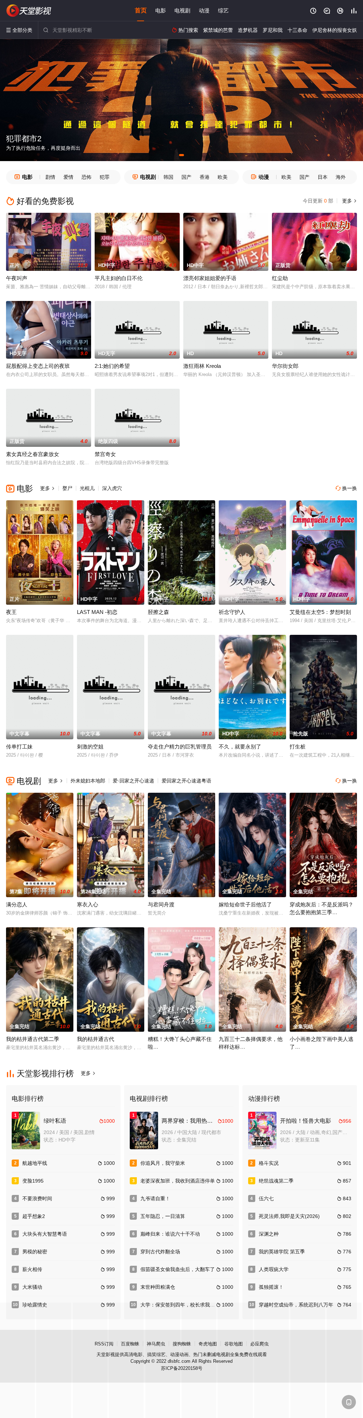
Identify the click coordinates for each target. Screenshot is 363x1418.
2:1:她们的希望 (112, 366)
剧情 (50, 177)
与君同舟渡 (161, 904)
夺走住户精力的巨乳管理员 (180, 747)
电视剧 (182, 10)
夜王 (11, 612)
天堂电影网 (29, 10)
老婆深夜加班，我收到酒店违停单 (177, 1181)
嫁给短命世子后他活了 (245, 904)
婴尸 (67, 488)
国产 (186, 177)
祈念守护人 (232, 612)
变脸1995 (33, 1181)
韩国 (168, 177)
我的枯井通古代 (95, 1039)
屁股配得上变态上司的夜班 (38, 366)
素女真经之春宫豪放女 (32, 454)
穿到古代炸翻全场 (160, 1251)
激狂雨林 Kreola (202, 366)
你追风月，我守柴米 (162, 1163)
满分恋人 (16, 904)
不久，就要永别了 (240, 747)
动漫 (204, 10)
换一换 (346, 488)
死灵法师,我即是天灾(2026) (289, 1216)
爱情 (68, 177)
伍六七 (266, 1198)
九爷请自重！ (155, 1198)
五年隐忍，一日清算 (162, 1216)
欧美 (223, 177)
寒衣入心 (87, 904)
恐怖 (86, 177)
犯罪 (105, 177)
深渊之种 (269, 1234)
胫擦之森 (158, 612)
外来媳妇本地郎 (88, 781)
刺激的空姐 (90, 747)
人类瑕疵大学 (274, 1269)
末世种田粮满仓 (157, 1287)
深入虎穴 (112, 488)
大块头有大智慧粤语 (44, 1234)
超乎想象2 (33, 1216)
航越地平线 (34, 1163)
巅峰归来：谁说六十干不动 (170, 1234)
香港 (205, 177)
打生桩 (298, 747)
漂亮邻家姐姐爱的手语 (209, 278)
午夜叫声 (16, 278)
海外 (341, 177)
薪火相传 (32, 1269)
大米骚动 (32, 1287)
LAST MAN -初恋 (97, 612)
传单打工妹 (19, 747)
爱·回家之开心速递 (133, 781)
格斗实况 (269, 1163)
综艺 (223, 10)
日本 (323, 177)
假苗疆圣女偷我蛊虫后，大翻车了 (177, 1269)
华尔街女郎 (285, 366)
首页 (141, 10)
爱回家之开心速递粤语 (186, 781)
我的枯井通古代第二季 (32, 1039)
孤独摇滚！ (271, 1287)
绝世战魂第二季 (276, 1181)
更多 (349, 201)
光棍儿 (87, 488)
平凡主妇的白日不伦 (119, 278)
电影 (160, 10)
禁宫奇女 (105, 454)
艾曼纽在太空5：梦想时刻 (320, 612)
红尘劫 (280, 278)
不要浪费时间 (37, 1198)
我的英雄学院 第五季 (282, 1251)
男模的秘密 (34, 1251)
